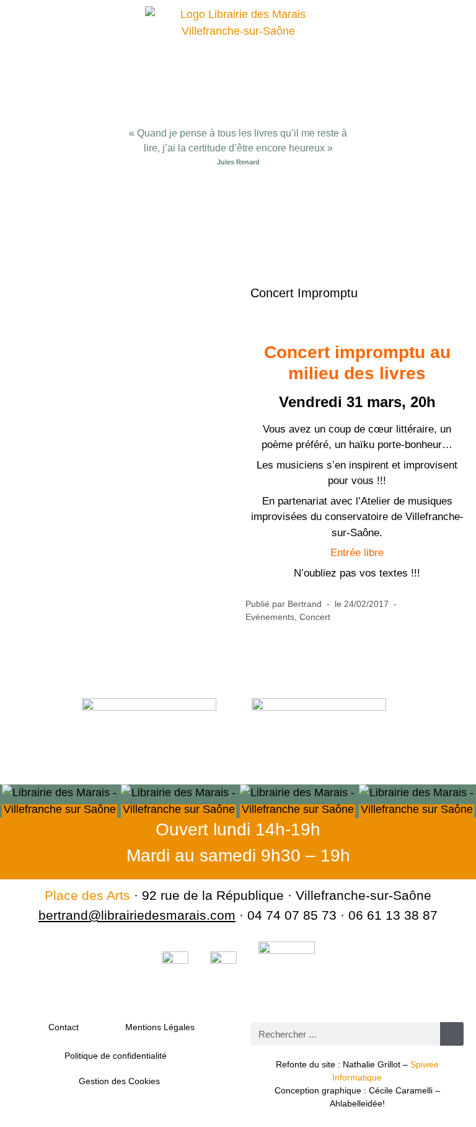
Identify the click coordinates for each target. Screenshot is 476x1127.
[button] (238, 204)
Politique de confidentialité (115, 1056)
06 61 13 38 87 (393, 915)
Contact (63, 1027)
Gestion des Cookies (119, 1081)
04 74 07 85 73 (292, 915)
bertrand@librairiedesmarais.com (137, 915)
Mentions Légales (160, 1027)
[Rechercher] (452, 1034)
